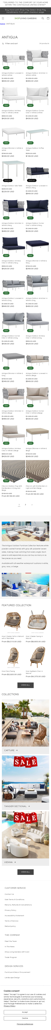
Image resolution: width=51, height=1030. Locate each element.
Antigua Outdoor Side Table (12, 186)
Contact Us (9, 894)
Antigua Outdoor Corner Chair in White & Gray (11, 337)
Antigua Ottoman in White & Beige (36, 449)
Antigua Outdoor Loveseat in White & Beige (37, 374)
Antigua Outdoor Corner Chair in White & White (35, 112)
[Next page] (32, 504)
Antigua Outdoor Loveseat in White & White (12, 74)
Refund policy (10, 926)
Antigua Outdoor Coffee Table (35, 149)
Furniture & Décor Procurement (17, 972)
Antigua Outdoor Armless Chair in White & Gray (35, 337)
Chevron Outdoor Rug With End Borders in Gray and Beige (12, 488)
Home (2, 24)
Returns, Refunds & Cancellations (18, 905)
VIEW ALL (25, 685)
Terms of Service (11, 921)
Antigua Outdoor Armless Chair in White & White (11, 112)
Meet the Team (11, 941)
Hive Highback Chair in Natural (34, 672)
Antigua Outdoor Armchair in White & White (37, 74)
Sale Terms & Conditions (14, 899)
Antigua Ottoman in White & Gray (12, 374)
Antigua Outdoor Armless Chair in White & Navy (11, 262)
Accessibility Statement (14, 915)
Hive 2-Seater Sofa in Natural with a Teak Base (13, 637)
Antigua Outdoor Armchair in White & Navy (12, 224)
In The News (10, 946)
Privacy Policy (9, 1006)
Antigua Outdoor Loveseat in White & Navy (37, 187)
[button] (3, 18)
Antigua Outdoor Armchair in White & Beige (12, 412)
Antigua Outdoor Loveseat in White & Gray (12, 299)
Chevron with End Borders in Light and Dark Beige (36, 487)
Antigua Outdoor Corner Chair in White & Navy (35, 224)
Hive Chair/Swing (8, 671)
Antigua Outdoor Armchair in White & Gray (37, 299)
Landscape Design (12, 977)
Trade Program (11, 957)
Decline (25, 1018)
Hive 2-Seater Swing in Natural (34, 637)
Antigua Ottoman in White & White (12, 149)
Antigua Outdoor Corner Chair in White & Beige (35, 412)
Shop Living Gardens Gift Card (17, 952)
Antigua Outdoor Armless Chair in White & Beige (11, 449)
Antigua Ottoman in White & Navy (36, 262)
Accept (25, 1012)
